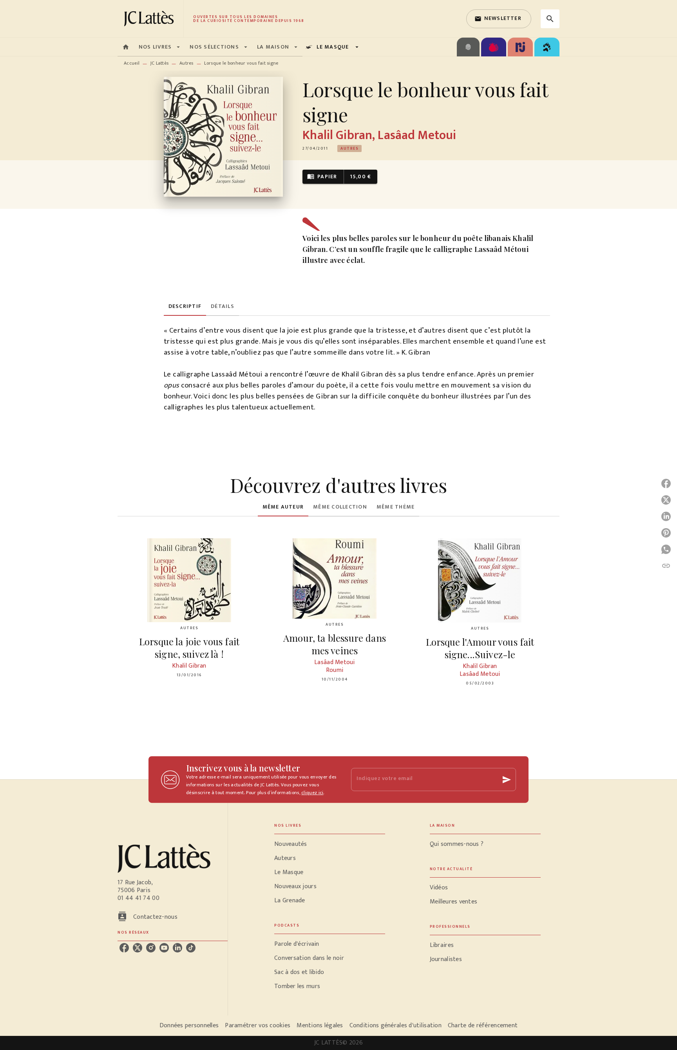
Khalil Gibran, (340, 135)
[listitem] (124, 947)
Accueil (131, 63)
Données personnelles (189, 1025)
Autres (186, 63)
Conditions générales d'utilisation (395, 1025)
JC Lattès (159, 63)
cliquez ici (312, 793)
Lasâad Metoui (417, 135)
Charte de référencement (483, 1025)
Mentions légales (320, 1025)
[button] (498, 18)
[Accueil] (150, 18)
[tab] (126, 47)
